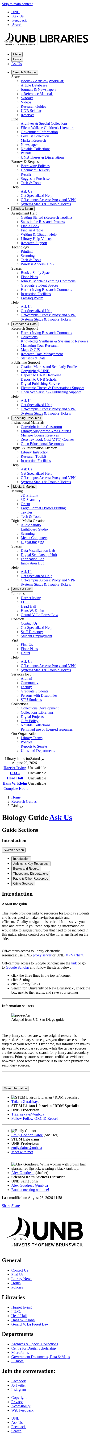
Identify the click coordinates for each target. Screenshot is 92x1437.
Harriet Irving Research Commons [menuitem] (46, 290)
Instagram (18, 1390)
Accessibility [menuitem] (20, 1406)
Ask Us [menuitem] (26, 191)
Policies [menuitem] (26, 742)
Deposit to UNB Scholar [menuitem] (39, 379)
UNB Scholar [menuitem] (31, 111)
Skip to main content (17, 4)
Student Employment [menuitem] (36, 636)
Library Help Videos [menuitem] (36, 239)
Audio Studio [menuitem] (31, 525)
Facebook (18, 1381)
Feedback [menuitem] (18, 1427)
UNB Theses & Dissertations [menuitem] (42, 157)
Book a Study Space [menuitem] (36, 273)
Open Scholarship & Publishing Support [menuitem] (51, 392)
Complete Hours (15, 788)
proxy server (42, 955)
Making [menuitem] (24, 486)
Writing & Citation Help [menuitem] (39, 234)
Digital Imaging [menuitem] (32, 542)
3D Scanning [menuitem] (30, 500)
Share (6, 1206)
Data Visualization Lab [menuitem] (38, 550)
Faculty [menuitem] (26, 687)
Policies (17, 1287)
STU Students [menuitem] (31, 700)
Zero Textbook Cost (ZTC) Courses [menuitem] (47, 439)
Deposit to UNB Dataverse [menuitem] (41, 375)
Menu (17, 54)
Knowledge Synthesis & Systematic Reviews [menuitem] (54, 341)
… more (17, 1361)
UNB (15, 12)
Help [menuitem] (22, 589)
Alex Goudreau (22, 1173)
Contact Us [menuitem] (29, 623)
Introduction (21, 859)
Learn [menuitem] (23, 208)
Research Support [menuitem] (34, 243)
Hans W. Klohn (15, 783)
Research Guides (24, 801)
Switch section (14, 850)
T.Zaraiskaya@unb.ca (27, 1114)
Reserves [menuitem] (27, 115)
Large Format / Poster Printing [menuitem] (43, 508)
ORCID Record (46, 1118)
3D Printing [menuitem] (29, 495)
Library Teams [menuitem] (31, 738)
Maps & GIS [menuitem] (30, 350)
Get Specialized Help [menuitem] (36, 196)
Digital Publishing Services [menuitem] (41, 384)
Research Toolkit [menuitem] (33, 456)
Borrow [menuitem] (24, 72)
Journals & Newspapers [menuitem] (38, 89)
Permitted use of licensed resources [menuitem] (47, 729)
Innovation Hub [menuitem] (32, 563)
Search (17, 25)
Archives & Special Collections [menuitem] (44, 123)
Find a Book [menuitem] (30, 226)
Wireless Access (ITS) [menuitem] (37, 264)
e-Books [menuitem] (27, 98)
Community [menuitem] (29, 683)
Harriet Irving (15, 768)
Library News (21, 1279)
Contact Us (19, 1270)
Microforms (20, 1353)
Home (16, 797)
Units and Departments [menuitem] (38, 751)
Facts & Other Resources (30, 878)
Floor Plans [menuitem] (29, 277)
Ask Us (18, 16)
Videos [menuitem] (26, 102)
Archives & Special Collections (34, 1344)
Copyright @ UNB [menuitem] (35, 371)
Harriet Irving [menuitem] (31, 598)
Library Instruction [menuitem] (35, 452)
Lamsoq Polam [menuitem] (32, 298)
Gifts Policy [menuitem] (29, 721)
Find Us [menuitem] (27, 644)
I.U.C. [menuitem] (25, 602)
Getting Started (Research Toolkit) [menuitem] (46, 217)
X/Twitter (18, 1385)
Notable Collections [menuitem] (35, 149)
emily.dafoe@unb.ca (26, 1148)
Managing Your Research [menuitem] (40, 345)
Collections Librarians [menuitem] (37, 712)
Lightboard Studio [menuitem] (34, 529)
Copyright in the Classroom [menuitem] (41, 427)
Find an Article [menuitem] (32, 230)
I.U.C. (15, 773)
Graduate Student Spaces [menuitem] (39, 285)
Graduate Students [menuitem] (34, 691)
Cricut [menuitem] (25, 504)
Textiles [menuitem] (26, 512)
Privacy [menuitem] (17, 1402)
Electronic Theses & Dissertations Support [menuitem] (52, 388)
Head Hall (15, 778)
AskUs (16, 64)
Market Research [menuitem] (33, 140)
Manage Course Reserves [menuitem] (40, 435)
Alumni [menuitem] (26, 678)
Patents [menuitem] (26, 153)
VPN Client (74, 955)
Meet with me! (22, 1152)
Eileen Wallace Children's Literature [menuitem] (47, 128)
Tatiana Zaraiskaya (25, 1101)
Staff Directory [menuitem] (32, 632)
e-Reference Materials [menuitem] (37, 94)
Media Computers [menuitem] (34, 538)
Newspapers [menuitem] (30, 145)
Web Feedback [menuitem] (22, 1410)
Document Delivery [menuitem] (35, 170)
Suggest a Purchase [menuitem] (35, 179)
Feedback (19, 20)
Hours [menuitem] (25, 653)
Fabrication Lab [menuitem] (32, 559)
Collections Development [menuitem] (40, 708)
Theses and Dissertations (30, 873)
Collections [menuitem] (29, 337)
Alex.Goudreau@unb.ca (29, 1185)
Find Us (17, 1274)
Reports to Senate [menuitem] (34, 746)
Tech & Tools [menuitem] (31, 183)
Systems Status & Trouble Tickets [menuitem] (46, 204)
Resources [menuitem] (27, 418)
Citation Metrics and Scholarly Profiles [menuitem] (49, 367)
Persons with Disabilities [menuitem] (39, 695)
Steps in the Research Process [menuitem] (43, 222)
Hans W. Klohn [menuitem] (32, 611)
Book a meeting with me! (30, 1190)
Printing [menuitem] (27, 251)
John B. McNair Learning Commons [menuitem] (48, 281)
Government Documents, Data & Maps (40, 1357)
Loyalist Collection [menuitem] (35, 136)
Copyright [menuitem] (18, 1398)
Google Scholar (17, 967)
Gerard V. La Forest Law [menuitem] (39, 615)
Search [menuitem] (16, 1431)
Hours (17, 59)
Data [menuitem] (25, 324)
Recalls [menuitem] (26, 174)
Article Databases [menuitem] (34, 85)
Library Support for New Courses (46, 431)
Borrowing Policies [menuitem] (35, 166)
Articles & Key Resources (31, 863)
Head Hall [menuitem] (28, 606)
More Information (15, 1088)
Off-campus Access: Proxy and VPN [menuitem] (48, 200)
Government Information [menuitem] (39, 132)
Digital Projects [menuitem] (32, 717)
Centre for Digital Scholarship (33, 1348)
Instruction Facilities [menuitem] (36, 294)
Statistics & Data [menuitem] (33, 358)
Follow (16, 1118)
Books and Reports (26, 868)
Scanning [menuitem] (28, 256)
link (74, 963)
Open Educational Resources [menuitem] (42, 444)
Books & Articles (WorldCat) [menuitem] (42, 81)
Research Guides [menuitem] (33, 106)
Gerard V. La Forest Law (30, 1324)
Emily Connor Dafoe (27, 1135)
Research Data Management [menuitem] (42, 354)
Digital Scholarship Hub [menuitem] (39, 555)
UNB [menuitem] (15, 1418)
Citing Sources (23, 883)
